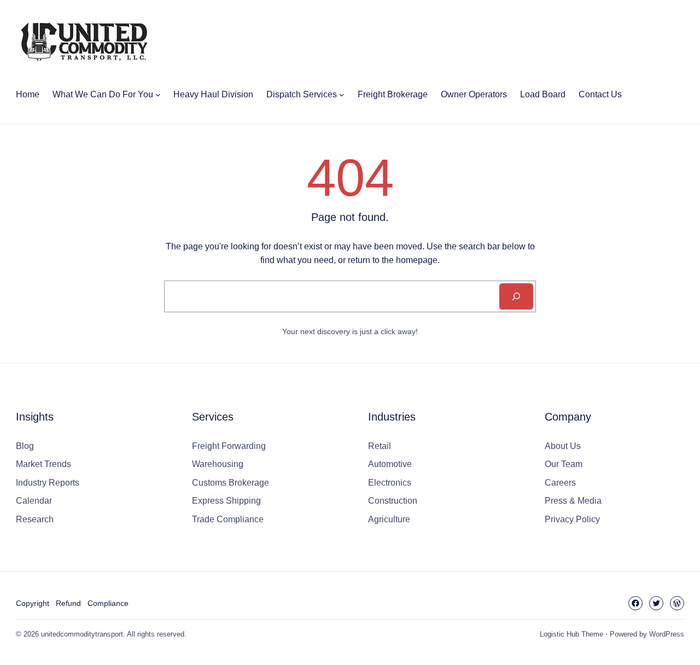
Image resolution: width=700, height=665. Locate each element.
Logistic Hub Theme (571, 634)
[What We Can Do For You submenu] (158, 94)
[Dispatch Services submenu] (342, 94)
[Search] (516, 296)
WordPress (666, 634)
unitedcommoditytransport (82, 634)
